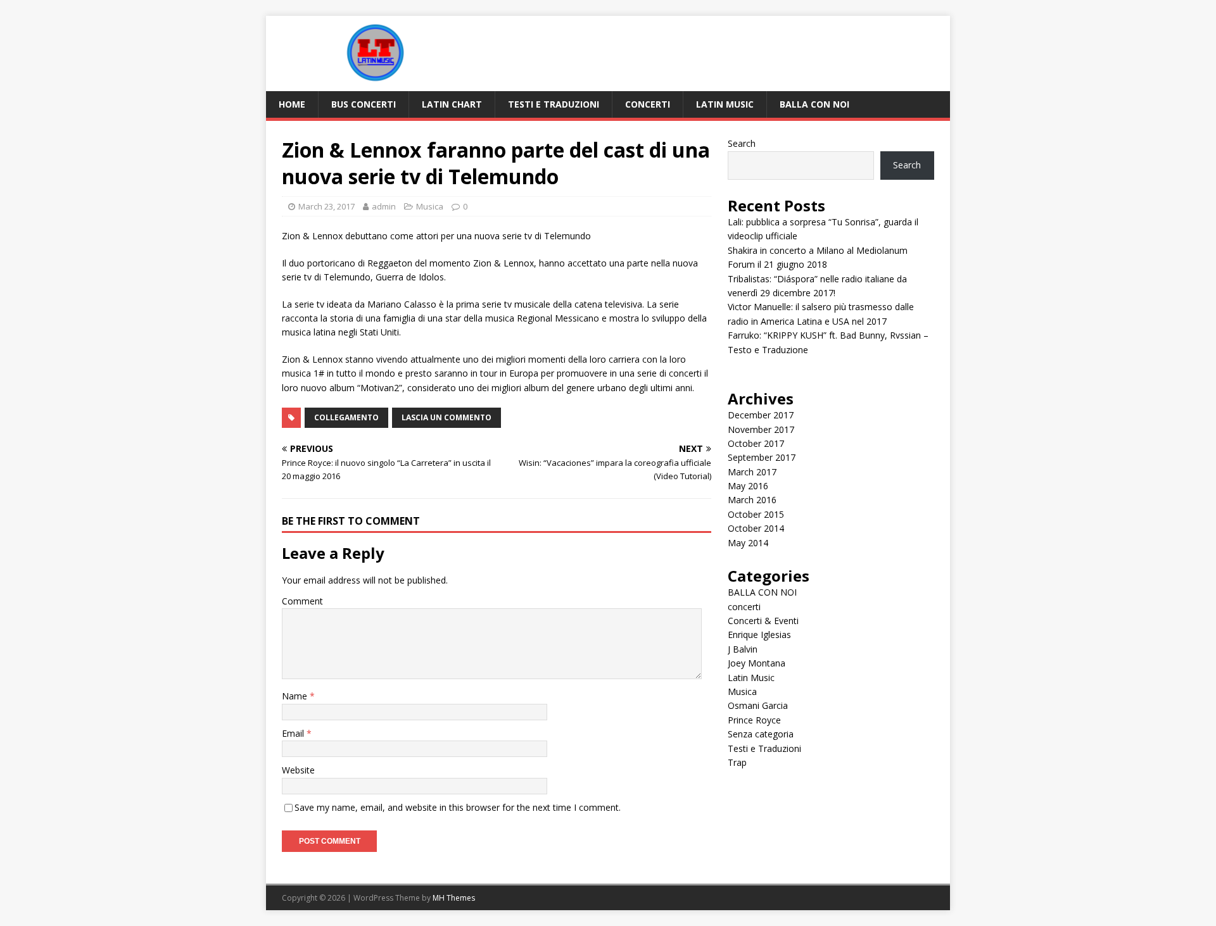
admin (384, 206)
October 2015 (756, 514)
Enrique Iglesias (759, 635)
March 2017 (752, 472)
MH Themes (454, 897)
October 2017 (756, 443)
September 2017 (761, 457)
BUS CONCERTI (363, 104)
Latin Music (725, 104)
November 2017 (761, 429)
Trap (737, 762)
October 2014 (756, 528)
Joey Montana (756, 663)
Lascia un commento (446, 417)
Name (296, 696)
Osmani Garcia (758, 705)
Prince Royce (754, 720)
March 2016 (752, 500)
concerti (647, 104)
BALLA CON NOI (814, 104)
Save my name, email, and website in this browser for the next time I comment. (457, 807)
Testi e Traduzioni (553, 104)
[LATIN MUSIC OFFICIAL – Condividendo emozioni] (373, 84)
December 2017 (761, 415)
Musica (429, 206)
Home (292, 104)
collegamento (346, 417)
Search (742, 143)
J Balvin (742, 649)
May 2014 (748, 543)
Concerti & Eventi (763, 621)
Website (298, 770)
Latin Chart (452, 104)
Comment (302, 601)
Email (294, 733)
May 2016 (748, 486)
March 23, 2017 (326, 206)
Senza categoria (761, 734)
